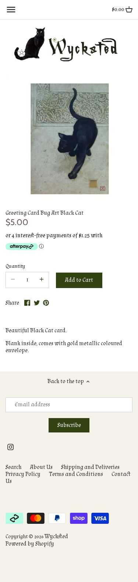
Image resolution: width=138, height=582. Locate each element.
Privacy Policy (23, 474)
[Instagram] (10, 446)
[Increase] (42, 279)
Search (13, 467)
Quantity (15, 266)
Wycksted (56, 536)
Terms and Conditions (76, 474)
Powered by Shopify (30, 544)
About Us (41, 467)
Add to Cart (79, 280)
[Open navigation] (11, 9)
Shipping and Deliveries (90, 467)
